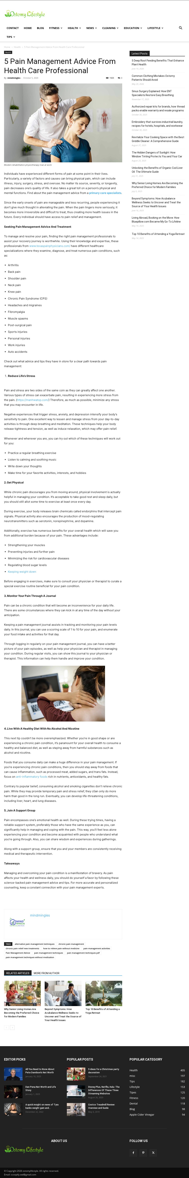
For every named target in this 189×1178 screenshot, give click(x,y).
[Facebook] (133, 1153)
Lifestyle (153, 28)
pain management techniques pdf (83, 952)
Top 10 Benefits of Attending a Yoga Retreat (158, 233)
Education (131, 28)
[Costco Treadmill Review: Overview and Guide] (76, 1109)
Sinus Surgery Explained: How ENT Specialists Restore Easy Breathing (153, 93)
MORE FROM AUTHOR (46, 973)
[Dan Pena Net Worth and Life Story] (13, 1091)
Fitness (54, 28)
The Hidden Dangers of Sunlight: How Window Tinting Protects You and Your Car (157, 154)
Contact (13, 28)
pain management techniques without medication (30, 957)
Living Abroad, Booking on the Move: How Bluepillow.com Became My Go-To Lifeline (156, 219)
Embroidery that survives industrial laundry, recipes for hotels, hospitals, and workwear (157, 123)
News (90, 28)
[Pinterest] (143, 1153)
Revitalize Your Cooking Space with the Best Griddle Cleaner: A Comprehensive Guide (158, 139)
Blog (40, 28)
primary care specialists (105, 193)
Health (73, 28)
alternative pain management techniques (34, 944)
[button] (180, 28)
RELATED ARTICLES (17, 973)
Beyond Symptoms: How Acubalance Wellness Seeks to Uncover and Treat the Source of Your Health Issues (156, 202)
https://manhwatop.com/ (33, 400)
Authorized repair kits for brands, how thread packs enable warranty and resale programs (158, 108)
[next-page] (12, 1027)
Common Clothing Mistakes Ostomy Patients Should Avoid (153, 77)
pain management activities (96, 948)
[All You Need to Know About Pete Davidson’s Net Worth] (13, 1074)
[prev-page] (6, 1027)
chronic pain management (71, 944)
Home (28, 28)
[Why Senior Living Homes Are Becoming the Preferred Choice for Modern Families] (22, 993)
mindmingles (13, 77)
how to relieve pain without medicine (61, 948)
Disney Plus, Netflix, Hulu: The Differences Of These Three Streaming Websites (104, 1090)
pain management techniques (48, 952)
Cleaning (109, 28)
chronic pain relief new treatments (22, 948)
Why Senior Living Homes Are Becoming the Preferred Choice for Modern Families (21, 1013)
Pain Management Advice (18, 952)
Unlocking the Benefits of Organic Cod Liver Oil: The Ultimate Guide (157, 169)
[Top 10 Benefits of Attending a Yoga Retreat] (103, 993)
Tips (9, 37)
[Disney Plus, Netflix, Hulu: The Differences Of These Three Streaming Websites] (76, 1091)
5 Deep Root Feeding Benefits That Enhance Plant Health (158, 62)
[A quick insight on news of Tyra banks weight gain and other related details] (13, 1109)
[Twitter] (153, 1153)
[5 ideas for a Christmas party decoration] (76, 1074)
